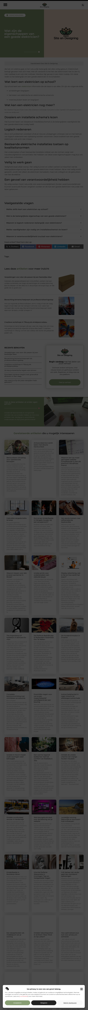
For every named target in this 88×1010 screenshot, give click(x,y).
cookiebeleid (23, 996)
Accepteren (17, 1003)
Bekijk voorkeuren (70, 1003)
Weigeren (43, 1003)
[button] (81, 989)
